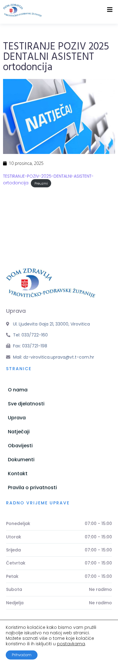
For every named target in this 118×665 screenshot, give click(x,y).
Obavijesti (20, 445)
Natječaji (19, 431)
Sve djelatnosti (26, 403)
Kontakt (18, 473)
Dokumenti (21, 459)
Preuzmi (41, 183)
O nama (18, 389)
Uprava (17, 417)
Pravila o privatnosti (32, 487)
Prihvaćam (21, 654)
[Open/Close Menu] (109, 10)
